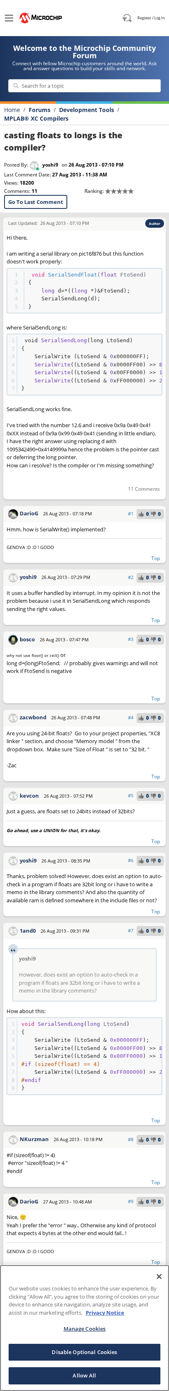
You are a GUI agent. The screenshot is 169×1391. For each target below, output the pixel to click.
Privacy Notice (105, 1312)
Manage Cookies (85, 1328)
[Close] (159, 1276)
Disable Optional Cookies (84, 1352)
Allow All (84, 1375)
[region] (84, 1328)
